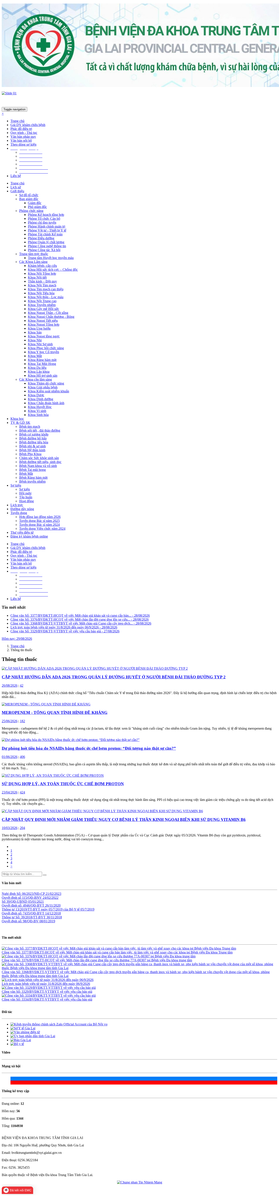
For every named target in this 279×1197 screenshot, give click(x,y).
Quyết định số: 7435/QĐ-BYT (23, 913)
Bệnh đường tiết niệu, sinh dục (40, 462)
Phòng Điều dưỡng (41, 238)
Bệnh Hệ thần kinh (32, 450)
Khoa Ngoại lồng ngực (44, 336)
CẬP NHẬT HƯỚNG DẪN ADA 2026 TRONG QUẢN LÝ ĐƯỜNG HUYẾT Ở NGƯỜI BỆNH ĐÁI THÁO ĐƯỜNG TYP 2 (114, 677)
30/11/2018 (54, 917)
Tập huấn (25, 497)
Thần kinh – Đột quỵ (42, 281)
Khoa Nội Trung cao (42, 301)
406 (22, 757)
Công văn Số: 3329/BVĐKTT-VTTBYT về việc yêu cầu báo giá (47, 991)
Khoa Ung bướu (39, 328)
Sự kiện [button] (15, 485)
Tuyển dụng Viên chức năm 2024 (42, 528)
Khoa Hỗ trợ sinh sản (42, 375)
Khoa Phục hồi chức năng (46, 348)
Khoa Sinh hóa (38, 415)
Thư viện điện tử (22, 532)
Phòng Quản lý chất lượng (46, 242)
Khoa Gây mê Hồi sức (43, 309)
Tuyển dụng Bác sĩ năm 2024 (39, 524)
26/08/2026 (9, 685)
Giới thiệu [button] (17, 191)
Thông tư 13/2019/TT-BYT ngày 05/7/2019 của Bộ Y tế (41, 909)
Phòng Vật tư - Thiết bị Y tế (47, 230)
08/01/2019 (47, 921)
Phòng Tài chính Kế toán (45, 234)
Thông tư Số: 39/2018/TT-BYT (24, 917)
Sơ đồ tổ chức (28, 195)
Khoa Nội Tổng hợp (42, 273)
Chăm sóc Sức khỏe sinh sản (39, 458)
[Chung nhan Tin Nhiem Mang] (139, 1182)
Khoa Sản (35, 332)
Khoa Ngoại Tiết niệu (43, 320)
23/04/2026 (9, 792)
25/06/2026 (9, 721)
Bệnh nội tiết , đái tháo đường (39, 430)
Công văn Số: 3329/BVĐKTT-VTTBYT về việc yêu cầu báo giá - (64, 631)
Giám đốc (34, 203)
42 (21, 685)
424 (22, 792)
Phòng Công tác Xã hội (44, 250)
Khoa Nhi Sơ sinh (40, 344)
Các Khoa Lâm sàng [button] (33, 262)
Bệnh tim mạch (29, 426)
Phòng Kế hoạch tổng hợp (46, 214)
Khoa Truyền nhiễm (42, 305)
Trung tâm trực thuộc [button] (33, 254)
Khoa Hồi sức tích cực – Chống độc (53, 269)
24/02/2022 (50, 897)
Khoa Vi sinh (37, 411)
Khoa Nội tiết (37, 277)
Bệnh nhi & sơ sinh (32, 446)
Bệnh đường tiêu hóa (33, 442)
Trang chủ (17, 121)
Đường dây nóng (22, 509)
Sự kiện (24, 489)
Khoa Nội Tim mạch (42, 285)
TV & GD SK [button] (20, 422)
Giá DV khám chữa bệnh (27, 125)
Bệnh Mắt (26, 473)
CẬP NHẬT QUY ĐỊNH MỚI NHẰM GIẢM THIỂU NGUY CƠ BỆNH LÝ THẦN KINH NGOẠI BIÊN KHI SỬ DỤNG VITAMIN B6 (124, 819)
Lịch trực (16, 505)
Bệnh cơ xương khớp (33, 434)
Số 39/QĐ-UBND (15, 901)
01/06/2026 (9, 757)
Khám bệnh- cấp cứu (42, 265)
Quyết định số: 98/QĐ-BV (20, 921)
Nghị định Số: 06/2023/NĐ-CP (24, 894)
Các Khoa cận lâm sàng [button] (35, 379)
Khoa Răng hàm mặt (42, 360)
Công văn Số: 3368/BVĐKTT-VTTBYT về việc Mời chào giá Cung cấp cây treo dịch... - (80, 623)
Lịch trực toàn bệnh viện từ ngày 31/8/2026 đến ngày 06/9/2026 (46, 984)
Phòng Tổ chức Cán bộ (44, 218)
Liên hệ (15, 176)
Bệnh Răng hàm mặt (33, 477)
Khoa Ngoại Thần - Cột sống (48, 313)
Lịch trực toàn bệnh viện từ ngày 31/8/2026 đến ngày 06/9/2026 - (63, 627)
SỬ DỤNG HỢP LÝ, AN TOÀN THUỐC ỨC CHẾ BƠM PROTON (63, 784)
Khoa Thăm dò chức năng (46, 383)
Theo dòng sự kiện (23, 144)
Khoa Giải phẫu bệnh (43, 387)
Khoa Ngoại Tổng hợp (43, 324)
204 (22, 828)
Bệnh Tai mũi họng (32, 470)
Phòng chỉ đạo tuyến (42, 222)
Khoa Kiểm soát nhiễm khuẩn (48, 391)
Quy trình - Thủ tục (23, 133)
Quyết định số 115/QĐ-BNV (22, 897)
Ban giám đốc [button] (28, 199)
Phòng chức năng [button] (31, 211)
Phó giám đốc (37, 207)
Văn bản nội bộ (21, 140)
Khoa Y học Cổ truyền (43, 352)
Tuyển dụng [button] (18, 513)
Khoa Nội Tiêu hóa (41, 293)
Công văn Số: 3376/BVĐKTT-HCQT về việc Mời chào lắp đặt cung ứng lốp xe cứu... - (79, 619)
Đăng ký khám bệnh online (29, 536)
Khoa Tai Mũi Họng (42, 364)
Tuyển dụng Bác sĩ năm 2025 (39, 521)
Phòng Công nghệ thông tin (47, 246)
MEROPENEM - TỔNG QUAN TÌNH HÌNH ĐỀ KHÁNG (54, 712)
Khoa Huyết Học (40, 407)
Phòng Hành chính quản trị (46, 226)
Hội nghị (25, 493)
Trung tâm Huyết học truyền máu (51, 258)
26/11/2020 (53, 905)
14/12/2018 (53, 913)
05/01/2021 (36, 901)
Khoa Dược (36, 395)
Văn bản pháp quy (23, 136)
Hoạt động (26, 501)
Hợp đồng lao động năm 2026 (40, 517)
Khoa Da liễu (37, 367)
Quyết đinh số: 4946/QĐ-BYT (23, 905)
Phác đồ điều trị (21, 129)
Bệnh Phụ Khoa (30, 454)
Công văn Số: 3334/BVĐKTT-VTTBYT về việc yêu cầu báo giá (47, 999)
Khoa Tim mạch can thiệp (45, 289)
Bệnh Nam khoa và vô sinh (38, 466)
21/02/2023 (53, 894)
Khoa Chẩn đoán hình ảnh (46, 403)
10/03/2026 (9, 828)
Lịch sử (15, 187)
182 (22, 721)
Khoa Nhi (35, 340)
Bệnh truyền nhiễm (32, 481)
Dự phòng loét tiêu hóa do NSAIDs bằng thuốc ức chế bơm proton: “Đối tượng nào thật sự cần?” (89, 748)
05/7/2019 (87, 909)
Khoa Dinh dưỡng (40, 399)
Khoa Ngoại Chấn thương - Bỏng (51, 316)
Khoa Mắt (35, 356)
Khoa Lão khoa (38, 371)
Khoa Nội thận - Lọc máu (45, 297)
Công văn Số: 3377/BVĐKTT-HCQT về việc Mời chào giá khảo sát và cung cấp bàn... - (80, 615)
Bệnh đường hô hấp (33, 438)
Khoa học (17, 419)
